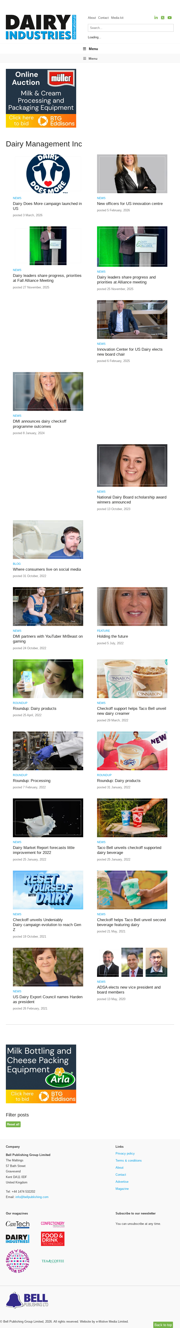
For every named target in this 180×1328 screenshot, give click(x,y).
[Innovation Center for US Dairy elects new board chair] (132, 338)
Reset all (13, 1124)
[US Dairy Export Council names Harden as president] (48, 985)
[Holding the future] (132, 625)
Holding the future (112, 636)
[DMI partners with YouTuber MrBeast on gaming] (48, 625)
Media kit (117, 18)
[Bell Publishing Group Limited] (28, 1301)
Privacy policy (125, 1153)
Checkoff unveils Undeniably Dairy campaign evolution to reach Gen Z (47, 925)
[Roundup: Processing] (48, 769)
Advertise (122, 1181)
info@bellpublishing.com (32, 1197)
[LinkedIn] (156, 18)
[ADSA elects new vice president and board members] (132, 976)
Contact (103, 18)
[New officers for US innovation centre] (132, 192)
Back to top (163, 1325)
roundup (20, 703)
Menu (93, 49)
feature (103, 631)
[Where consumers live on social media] (48, 558)
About (92, 18)
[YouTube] (170, 18)
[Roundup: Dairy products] (48, 697)
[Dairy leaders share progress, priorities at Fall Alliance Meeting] (48, 264)
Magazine (122, 1188)
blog (17, 564)
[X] (162, 18)
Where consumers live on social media (47, 569)
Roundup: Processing (31, 780)
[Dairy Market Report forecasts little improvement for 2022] (48, 836)
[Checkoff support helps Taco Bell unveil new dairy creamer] (132, 697)
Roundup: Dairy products (34, 708)
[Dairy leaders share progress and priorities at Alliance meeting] (132, 266)
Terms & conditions (129, 1160)
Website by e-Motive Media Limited (104, 1321)
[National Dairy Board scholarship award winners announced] (132, 486)
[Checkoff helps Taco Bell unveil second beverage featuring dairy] (132, 908)
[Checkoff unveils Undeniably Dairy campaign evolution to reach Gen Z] (48, 908)
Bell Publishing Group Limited (23, 1321)
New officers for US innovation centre (130, 203)
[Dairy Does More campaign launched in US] (48, 192)
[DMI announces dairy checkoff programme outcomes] (48, 410)
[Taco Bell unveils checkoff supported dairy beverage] (132, 836)
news (17, 198)
